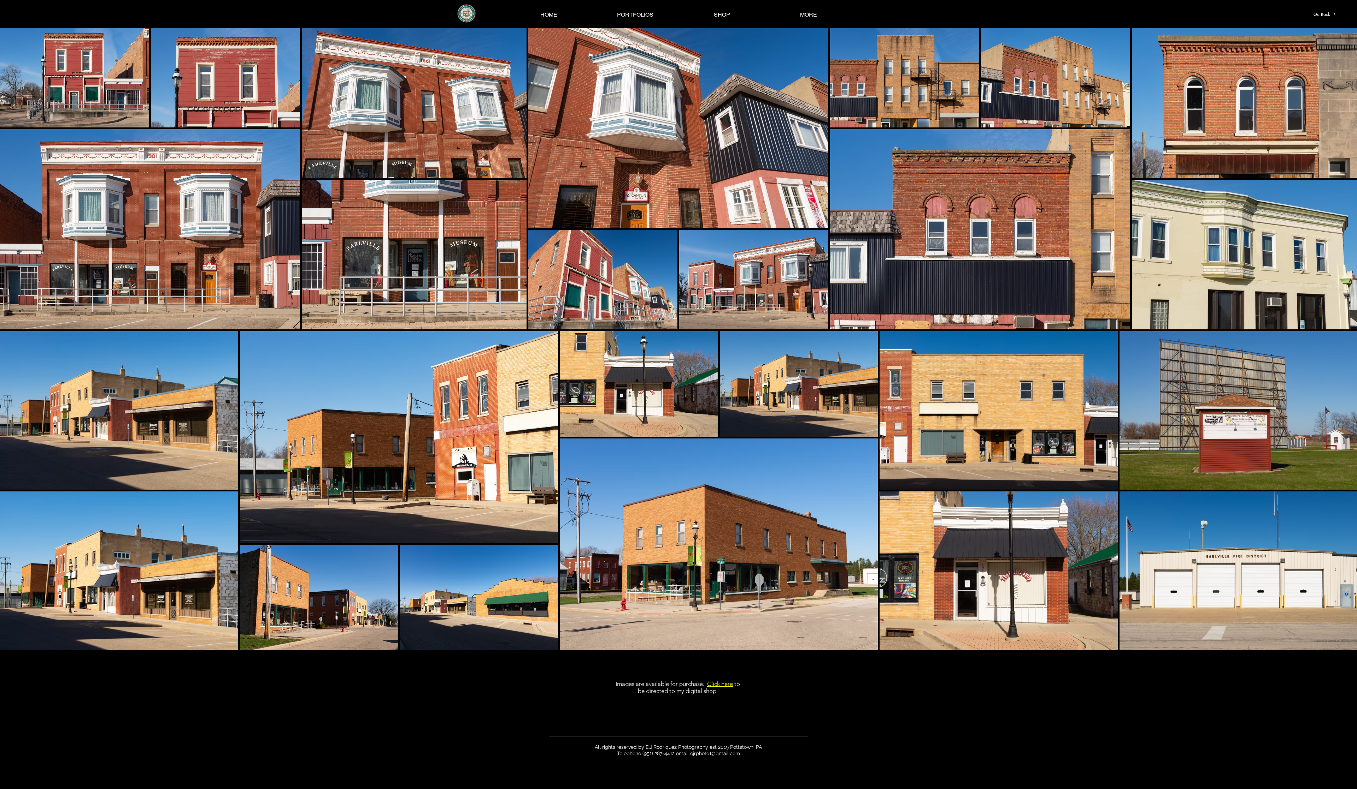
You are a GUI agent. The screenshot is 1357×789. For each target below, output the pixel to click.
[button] (635, 15)
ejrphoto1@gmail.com (715, 753)
